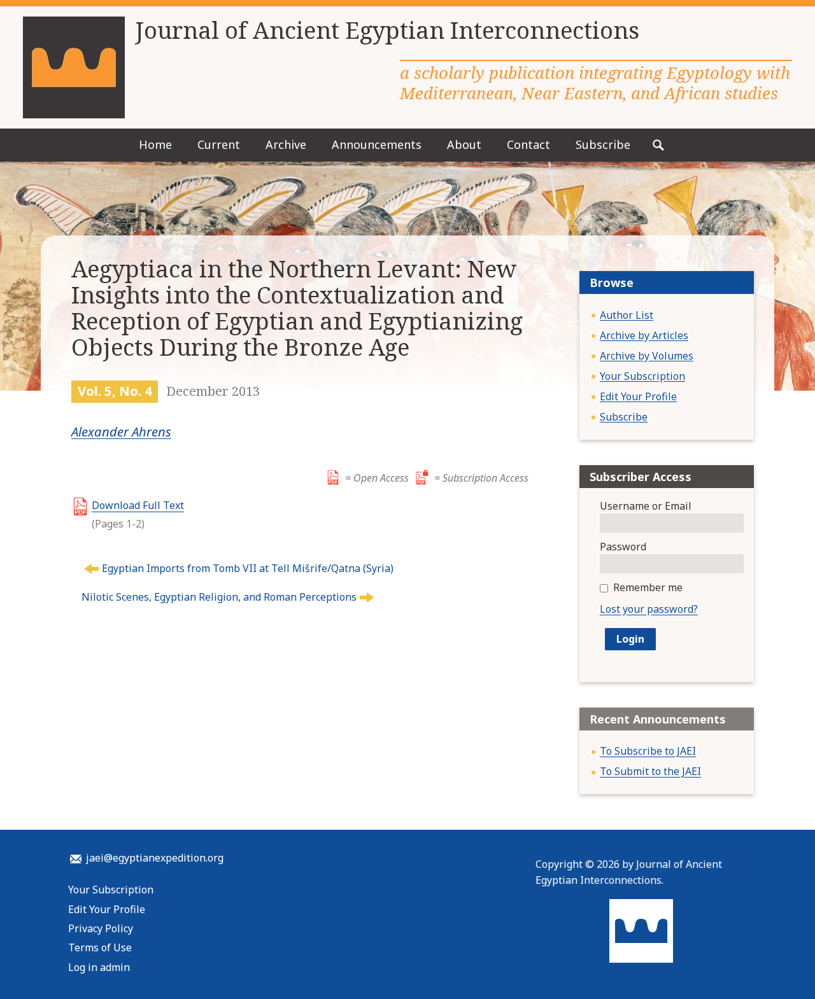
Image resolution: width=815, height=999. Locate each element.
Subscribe (603, 144)
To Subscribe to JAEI (648, 751)
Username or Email (645, 506)
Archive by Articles (644, 335)
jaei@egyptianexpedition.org (154, 858)
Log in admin (99, 967)
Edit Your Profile (638, 396)
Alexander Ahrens (121, 431)
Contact (528, 144)
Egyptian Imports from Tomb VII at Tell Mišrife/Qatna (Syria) (247, 568)
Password (623, 547)
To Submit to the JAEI (650, 771)
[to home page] (74, 67)
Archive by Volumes (646, 356)
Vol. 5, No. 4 (115, 391)
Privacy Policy (100, 928)
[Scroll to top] (785, 966)
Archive (286, 144)
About (464, 144)
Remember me (648, 587)
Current (218, 144)
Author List (626, 315)
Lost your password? (649, 609)
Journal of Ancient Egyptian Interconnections (387, 31)
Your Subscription (642, 376)
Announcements (377, 144)
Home (155, 144)
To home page (641, 931)
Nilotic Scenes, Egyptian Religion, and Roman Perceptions (219, 597)
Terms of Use (100, 947)
